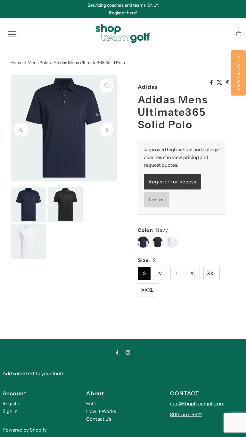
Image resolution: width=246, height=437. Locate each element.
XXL (211, 273)
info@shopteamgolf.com (197, 403)
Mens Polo (38, 62)
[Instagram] (128, 352)
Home (17, 62)
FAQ (91, 403)
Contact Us (98, 419)
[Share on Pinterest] (228, 83)
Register (12, 403)
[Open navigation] (11, 33)
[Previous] (21, 129)
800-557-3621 (186, 414)
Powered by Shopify (25, 430)
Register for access (172, 182)
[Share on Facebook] (212, 83)
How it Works (101, 411)
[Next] (107, 129)
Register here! (123, 13)
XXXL (147, 290)
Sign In (10, 411)
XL (193, 273)
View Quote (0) (238, 73)
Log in (156, 200)
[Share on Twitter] (220, 83)
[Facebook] (117, 352)
